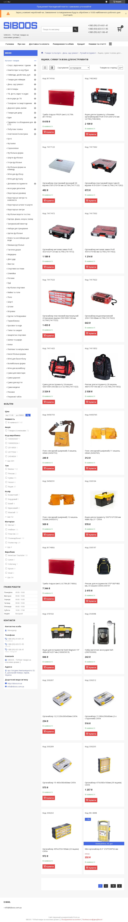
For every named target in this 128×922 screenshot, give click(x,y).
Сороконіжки (13, 148)
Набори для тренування (18, 228)
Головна (10, 44)
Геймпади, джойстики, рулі (19, 75)
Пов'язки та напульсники (18, 349)
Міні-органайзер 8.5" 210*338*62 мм (101, 849)
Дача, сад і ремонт (70, 53)
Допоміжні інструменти (17, 183)
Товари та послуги (53, 53)
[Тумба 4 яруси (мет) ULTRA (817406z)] (61, 566)
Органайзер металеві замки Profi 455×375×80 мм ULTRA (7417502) (100, 250)
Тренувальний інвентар (17, 224)
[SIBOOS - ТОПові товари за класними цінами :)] (21, 25)
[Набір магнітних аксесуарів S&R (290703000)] (104, 632)
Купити (50, 132)
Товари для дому (15, 113)
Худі (9, 283)
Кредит (81, 44)
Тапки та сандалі (15, 330)
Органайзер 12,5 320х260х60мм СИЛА (59, 716)
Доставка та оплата (39, 44)
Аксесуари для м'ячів (16, 188)
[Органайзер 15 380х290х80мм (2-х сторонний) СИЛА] (104, 699)
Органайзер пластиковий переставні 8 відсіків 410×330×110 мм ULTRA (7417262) (104, 184)
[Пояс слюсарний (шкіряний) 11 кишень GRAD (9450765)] (104, 433)
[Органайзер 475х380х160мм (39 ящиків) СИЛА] (104, 765)
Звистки (11, 264)
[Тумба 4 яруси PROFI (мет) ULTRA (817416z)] (61, 97)
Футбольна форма (15, 153)
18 (113, 886)
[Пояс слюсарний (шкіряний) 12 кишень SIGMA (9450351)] (61, 499)
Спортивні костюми (16, 268)
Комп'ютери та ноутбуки (18, 70)
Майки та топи (14, 292)
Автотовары (13, 89)
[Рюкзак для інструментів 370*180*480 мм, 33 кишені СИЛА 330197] (104, 566)
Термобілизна (13, 321)
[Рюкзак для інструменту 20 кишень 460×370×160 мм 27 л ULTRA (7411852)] (104, 367)
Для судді (11, 259)
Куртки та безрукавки (17, 316)
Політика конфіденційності (92, 920)
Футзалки (12, 143)
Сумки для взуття (15, 382)
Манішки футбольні (16, 245)
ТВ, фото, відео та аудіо (18, 94)
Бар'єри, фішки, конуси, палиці (20, 219)
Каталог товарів (12, 60)
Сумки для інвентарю (16, 373)
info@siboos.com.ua (16, 686)
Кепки (10, 344)
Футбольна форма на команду (17, 168)
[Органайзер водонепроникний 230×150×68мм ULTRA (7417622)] (104, 298)
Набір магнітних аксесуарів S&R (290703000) (99, 651)
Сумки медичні (14, 387)
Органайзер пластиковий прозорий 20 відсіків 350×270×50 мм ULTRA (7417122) (61, 184)
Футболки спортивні (16, 287)
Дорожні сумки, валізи (17, 108)
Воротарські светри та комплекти (17, 199)
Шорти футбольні (15, 157)
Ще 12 (10, 517)
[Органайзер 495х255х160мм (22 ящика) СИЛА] (61, 831)
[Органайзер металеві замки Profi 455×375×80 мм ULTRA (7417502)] (104, 232)
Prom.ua (77, 917)
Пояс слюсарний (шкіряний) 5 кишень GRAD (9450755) (59, 452)
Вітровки (11, 311)
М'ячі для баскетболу (17, 359)
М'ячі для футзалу (15, 179)
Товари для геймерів (16, 79)
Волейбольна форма (16, 363)
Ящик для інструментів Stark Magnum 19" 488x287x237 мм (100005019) (60, 651)
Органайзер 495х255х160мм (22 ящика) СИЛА (60, 850)
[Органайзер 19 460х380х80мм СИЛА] (61, 765)
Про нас (21, 44)
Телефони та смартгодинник (20, 103)
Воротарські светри (16, 209)
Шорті (10, 302)
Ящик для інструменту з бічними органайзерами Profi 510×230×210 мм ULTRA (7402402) (102, 116)
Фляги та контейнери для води (18, 239)
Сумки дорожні (14, 377)
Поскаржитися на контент (71, 920)
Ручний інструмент (88, 53)
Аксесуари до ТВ (15, 98)
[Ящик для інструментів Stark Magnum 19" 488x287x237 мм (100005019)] (61, 632)
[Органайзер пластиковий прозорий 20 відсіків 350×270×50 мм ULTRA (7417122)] (61, 165)
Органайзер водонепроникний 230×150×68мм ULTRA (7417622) (100, 317)
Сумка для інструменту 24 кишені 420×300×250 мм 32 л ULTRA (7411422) (60, 385)
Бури (10, 117)
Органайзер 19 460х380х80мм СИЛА (59, 782)
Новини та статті (97, 44)
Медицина (12, 254)
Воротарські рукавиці (17, 193)
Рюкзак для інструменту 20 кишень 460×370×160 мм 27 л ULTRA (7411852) (103, 385)
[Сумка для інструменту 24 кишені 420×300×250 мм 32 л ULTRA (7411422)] (61, 367)
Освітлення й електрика (18, 134)
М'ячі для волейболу (16, 368)
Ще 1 (9, 547)
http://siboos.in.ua (15, 683)
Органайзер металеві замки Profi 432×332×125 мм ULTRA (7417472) (58, 250)
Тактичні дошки (14, 249)
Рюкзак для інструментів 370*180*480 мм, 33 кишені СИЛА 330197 (102, 584)
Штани (10, 306)
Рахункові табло (15, 396)
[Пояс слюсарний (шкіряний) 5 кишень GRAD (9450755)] (61, 433)
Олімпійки (12, 273)
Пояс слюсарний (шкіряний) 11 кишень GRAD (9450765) (102, 452)
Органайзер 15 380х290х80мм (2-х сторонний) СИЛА (100, 717)
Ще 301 (10, 461)
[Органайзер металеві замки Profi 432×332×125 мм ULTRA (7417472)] (61, 232)
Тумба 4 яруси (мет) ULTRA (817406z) (59, 583)
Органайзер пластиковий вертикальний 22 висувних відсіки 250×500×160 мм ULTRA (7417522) (60, 318)
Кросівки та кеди (15, 325)
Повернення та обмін (63, 44)
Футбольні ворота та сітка (19, 214)
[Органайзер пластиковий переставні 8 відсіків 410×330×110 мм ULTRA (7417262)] (104, 165)
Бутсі (10, 138)
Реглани (11, 278)
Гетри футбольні (15, 162)
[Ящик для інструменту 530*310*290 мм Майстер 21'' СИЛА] (104, 499)
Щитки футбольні (15, 233)
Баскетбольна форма (17, 354)
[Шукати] (75, 29)
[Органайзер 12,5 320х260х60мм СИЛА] (61, 699)
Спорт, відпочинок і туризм (19, 65)
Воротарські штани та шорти (20, 205)
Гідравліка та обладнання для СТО (20, 123)
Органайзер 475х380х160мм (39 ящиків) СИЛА (103, 783)
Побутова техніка (15, 129)
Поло (10, 297)
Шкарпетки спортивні (17, 335)
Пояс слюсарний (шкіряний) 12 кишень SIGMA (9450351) (60, 518)
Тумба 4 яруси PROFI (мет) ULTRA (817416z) (57, 115)
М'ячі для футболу (15, 174)
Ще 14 (10, 577)
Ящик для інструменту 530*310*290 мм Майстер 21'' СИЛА (103, 518)
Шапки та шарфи (15, 340)
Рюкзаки (11, 392)
